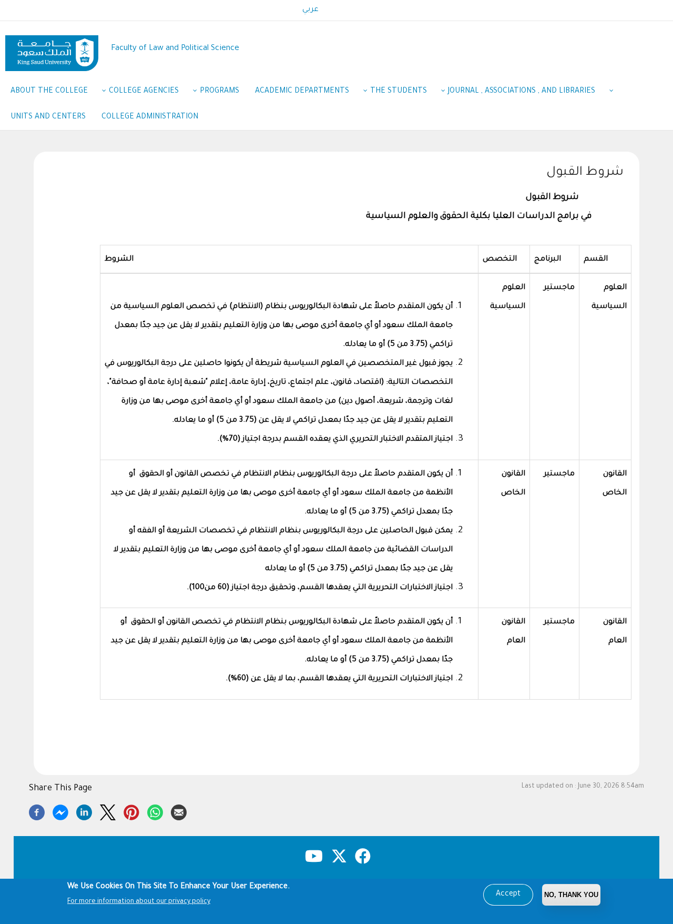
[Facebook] (37, 810)
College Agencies (144, 91)
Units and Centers (48, 117)
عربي (310, 10)
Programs (219, 91)
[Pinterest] (131, 810)
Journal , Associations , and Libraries (521, 91)
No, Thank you (571, 895)
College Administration (149, 117)
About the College (49, 91)
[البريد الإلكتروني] (179, 810)
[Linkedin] (84, 810)
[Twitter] (108, 810)
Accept (508, 894)
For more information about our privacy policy (138, 902)
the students (398, 91)
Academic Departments (302, 91)
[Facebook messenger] (60, 810)
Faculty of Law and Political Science (175, 48)
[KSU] (52, 49)
